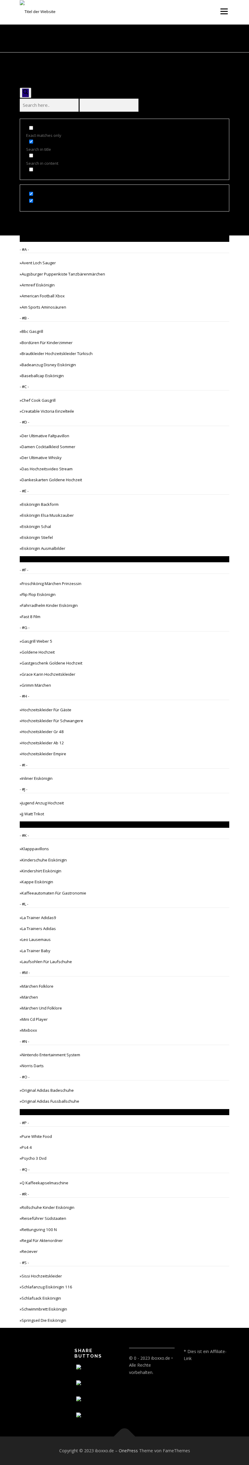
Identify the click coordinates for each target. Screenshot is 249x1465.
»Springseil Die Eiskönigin (43, 1320)
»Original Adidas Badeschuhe (47, 1090)
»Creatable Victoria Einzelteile (47, 411)
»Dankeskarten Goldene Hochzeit (51, 479)
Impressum (31, 1363)
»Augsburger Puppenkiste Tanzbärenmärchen (62, 274)
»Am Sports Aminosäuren (43, 307)
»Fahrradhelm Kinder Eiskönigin (49, 605)
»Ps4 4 (26, 1147)
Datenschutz (32, 1354)
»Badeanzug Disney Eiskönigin (48, 364)
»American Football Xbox (42, 296)
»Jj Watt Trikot (32, 814)
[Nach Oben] (124, 1436)
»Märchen (29, 997)
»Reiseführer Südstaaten (43, 1218)
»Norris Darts (32, 1065)
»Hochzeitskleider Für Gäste (45, 709)
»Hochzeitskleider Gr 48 (42, 731)
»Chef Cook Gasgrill (38, 400)
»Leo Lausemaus (35, 939)
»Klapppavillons (34, 848)
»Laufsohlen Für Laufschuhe (46, 961)
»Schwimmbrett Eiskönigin (43, 1309)
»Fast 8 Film (30, 616)
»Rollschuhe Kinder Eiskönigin (47, 1207)
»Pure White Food (36, 1136)
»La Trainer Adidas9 (38, 917)
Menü (224, 11)
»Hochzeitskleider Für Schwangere (51, 720)
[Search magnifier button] (25, 93)
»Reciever (29, 1251)
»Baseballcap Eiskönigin (42, 375)
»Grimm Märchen (35, 685)
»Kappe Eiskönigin (36, 882)
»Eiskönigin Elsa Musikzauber (47, 515)
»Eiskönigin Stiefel (36, 537)
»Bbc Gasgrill (31, 331)
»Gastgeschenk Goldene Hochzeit (51, 663)
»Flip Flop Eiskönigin (38, 594)
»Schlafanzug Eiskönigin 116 (46, 1287)
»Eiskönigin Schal (35, 526)
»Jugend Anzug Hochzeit (42, 803)
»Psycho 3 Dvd (33, 1158)
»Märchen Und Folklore (41, 1008)
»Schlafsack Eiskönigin (40, 1298)
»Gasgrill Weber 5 (36, 641)
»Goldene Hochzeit (37, 652)
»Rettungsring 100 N (38, 1229)
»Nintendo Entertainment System (50, 1054)
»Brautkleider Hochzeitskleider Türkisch (56, 353)
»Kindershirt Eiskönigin (40, 871)
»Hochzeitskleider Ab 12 (42, 743)
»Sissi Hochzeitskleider (41, 1276)
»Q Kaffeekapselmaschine (44, 1183)
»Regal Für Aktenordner (41, 1240)
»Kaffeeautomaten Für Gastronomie (53, 893)
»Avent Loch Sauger (38, 263)
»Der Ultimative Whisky (41, 457)
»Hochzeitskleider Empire (43, 753)
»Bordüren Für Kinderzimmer (46, 342)
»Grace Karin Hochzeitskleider (47, 674)
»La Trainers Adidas (38, 928)
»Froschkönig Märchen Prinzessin (50, 583)
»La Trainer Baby (35, 950)
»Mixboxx (28, 1030)
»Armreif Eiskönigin (37, 285)
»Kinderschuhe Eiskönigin (43, 860)
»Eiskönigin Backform (39, 504)
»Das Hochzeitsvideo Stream (46, 469)
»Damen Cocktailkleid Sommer (47, 446)
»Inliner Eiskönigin (36, 778)
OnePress (128, 1450)
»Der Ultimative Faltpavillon (44, 435)
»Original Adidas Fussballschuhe (49, 1101)
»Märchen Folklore (36, 986)
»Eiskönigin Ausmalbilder (42, 548)
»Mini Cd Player (34, 1019)
